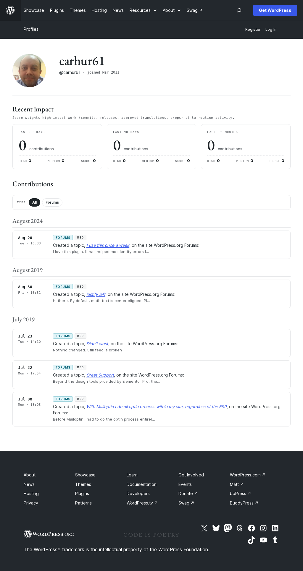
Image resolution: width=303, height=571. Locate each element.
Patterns (83, 502)
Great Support (100, 374)
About (30, 474)
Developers (138, 493)
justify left (95, 294)
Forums (52, 202)
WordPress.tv (142, 502)
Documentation (142, 484)
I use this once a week (107, 245)
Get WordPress (275, 10)
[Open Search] (239, 10)
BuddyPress (244, 502)
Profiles (31, 29)
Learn (132, 474)
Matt (237, 484)
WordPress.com (248, 474)
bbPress (240, 493)
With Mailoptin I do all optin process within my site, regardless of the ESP (156, 406)
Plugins (82, 493)
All (34, 202)
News (29, 484)
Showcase (85, 474)
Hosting (31, 493)
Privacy (31, 502)
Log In (270, 29)
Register (253, 29)
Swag (186, 502)
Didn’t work (97, 343)
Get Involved (191, 474)
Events (185, 484)
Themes (83, 484)
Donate (188, 493)
